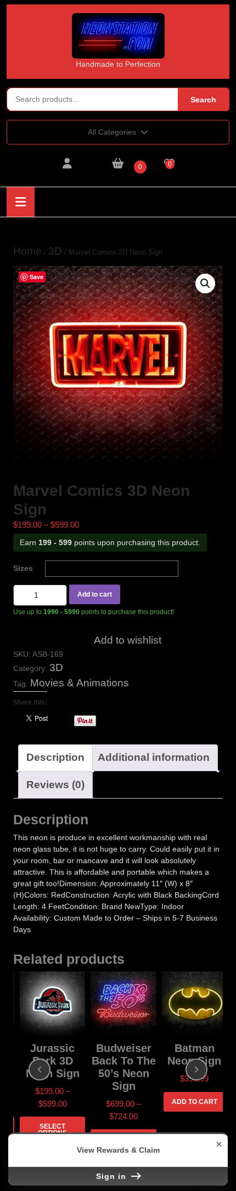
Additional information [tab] (154, 757)
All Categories (112, 132)
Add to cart (94, 594)
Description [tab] (55, 757)
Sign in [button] (112, 1176)
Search (203, 99)
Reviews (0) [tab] (55, 784)
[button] (205, 283)
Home (27, 251)
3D (55, 251)
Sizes (23, 568)
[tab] (21, 202)
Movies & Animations (79, 683)
